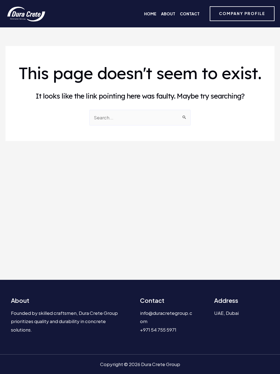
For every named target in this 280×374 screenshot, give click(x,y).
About (168, 13)
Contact (190, 13)
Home (150, 13)
